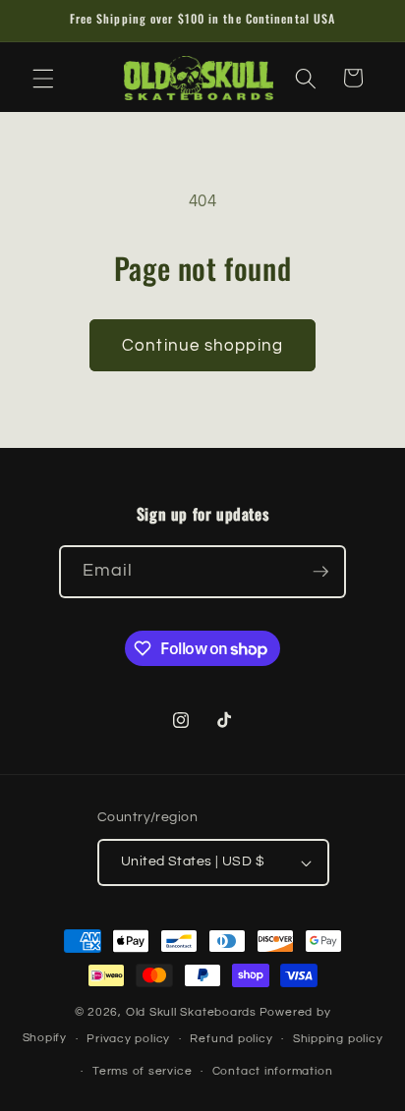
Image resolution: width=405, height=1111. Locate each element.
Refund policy (231, 1038)
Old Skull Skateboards (191, 1012)
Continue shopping (202, 345)
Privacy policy (128, 1038)
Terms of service (142, 1071)
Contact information (272, 1071)
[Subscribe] (320, 571)
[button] (43, 77)
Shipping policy (338, 1038)
